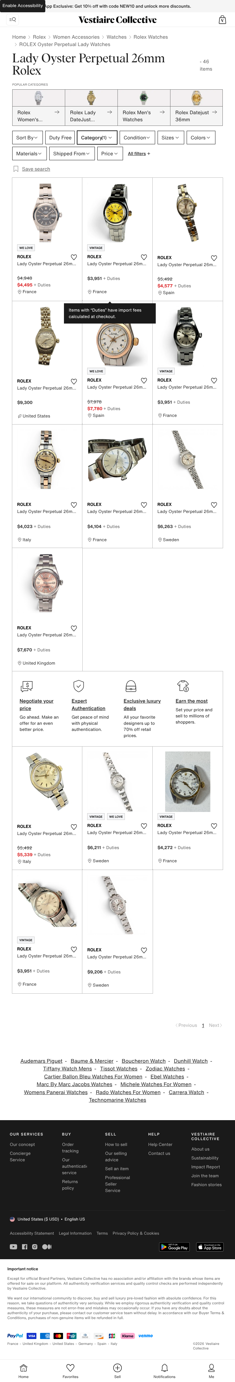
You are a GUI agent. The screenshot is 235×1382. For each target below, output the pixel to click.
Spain (101, 1343)
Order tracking (70, 1147)
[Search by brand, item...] (12, 19)
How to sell (116, 1144)
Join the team (205, 1176)
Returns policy (70, 1184)
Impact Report (205, 1167)
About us (200, 1149)
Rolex (39, 37)
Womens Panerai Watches (56, 1092)
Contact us (159, 1153)
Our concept (22, 1144)
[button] (222, 19)
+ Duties (42, 284)
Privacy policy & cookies (136, 1233)
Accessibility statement (32, 1233)
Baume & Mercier (92, 1061)
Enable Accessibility (22, 5)
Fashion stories (206, 1185)
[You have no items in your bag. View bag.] (222, 19)
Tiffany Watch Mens (67, 1069)
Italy (114, 1343)
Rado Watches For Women (128, 1092)
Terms (102, 1233)
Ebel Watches (167, 1077)
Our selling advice (116, 1156)
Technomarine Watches (117, 1100)
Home (19, 37)
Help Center (160, 1144)
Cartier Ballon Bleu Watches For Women (93, 1077)
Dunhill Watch (191, 1061)
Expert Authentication (89, 704)
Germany (85, 1343)
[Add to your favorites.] (73, 257)
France (12, 1343)
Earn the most (192, 701)
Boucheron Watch (144, 1061)
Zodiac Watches (165, 1069)
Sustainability (204, 1158)
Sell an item (117, 1169)
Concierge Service (20, 1156)
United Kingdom (35, 1343)
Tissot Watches (118, 1069)
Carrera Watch (186, 1092)
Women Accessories (76, 37)
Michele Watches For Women (156, 1084)
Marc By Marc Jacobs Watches (74, 1084)
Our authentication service (76, 1166)
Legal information (75, 1233)
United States (63, 1343)
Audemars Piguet (41, 1061)
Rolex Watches (151, 37)
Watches (116, 37)
